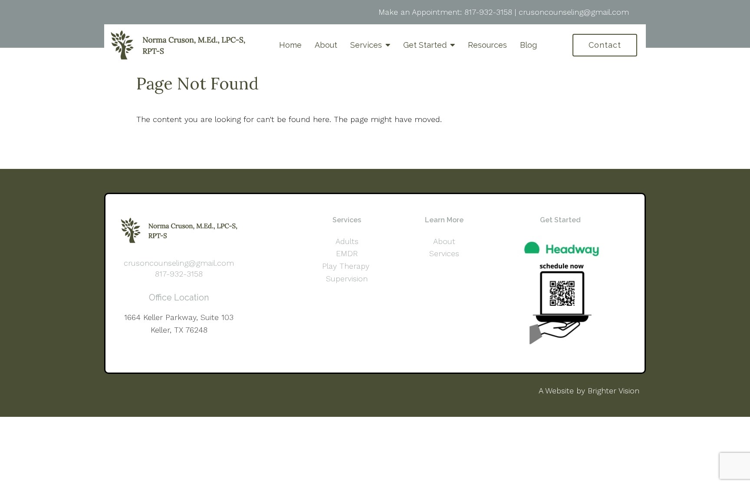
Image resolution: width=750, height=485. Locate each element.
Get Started (425, 44)
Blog (528, 44)
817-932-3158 (488, 11)
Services (366, 44)
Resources (487, 44)
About (326, 44)
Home (290, 44)
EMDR (347, 253)
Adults (347, 241)
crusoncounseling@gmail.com (574, 11)
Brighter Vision (613, 390)
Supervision (347, 278)
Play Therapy (347, 266)
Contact (605, 44)
